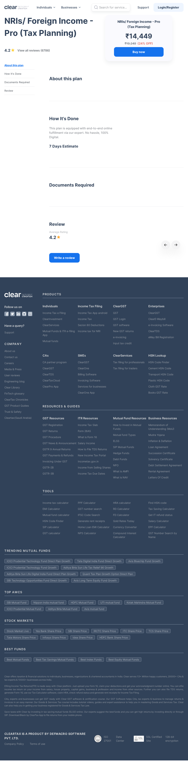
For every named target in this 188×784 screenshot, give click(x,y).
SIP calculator (51, 527)
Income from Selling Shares (94, 467)
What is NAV (120, 477)
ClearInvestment (52, 319)
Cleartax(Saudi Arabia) (18, 417)
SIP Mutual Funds (123, 447)
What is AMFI (121, 471)
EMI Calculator (51, 508)
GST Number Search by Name (162, 535)
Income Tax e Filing (54, 312)
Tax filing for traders (125, 368)
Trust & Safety (12, 411)
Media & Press (12, 369)
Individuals (44, 7)
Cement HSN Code (159, 368)
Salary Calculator (158, 521)
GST (115, 312)
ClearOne (83, 368)
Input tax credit (122, 343)
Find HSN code (157, 502)
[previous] (165, 244)
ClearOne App (86, 392)
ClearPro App (51, 386)
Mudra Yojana (156, 434)
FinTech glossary (14, 393)
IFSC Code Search (89, 514)
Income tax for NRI (89, 331)
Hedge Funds (121, 453)
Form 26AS (84, 431)
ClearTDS (154, 331)
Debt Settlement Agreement (165, 465)
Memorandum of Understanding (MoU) (161, 426)
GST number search (90, 508)
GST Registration (53, 424)
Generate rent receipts (91, 521)
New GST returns (123, 331)
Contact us (10, 357)
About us (9, 351)
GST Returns (50, 431)
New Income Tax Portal (92, 455)
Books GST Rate (158, 392)
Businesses (69, 7)
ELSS (116, 441)
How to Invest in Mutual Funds (127, 426)
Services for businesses (92, 386)
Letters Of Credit (158, 477)
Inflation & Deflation (160, 441)
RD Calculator (121, 508)
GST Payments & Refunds (58, 455)
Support (143, 7)
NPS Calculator (87, 533)
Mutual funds (50, 341)
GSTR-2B (48, 467)
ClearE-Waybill (156, 319)
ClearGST (154, 312)
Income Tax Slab (88, 424)
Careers (9, 363)
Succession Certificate (161, 453)
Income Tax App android (92, 312)
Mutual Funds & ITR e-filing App (59, 333)
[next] (175, 244)
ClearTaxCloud (51, 380)
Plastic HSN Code (159, 380)
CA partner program (55, 362)
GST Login (119, 319)
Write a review (64, 258)
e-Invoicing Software (160, 325)
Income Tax (85, 319)
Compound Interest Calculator (124, 535)
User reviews (12, 375)
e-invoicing (119, 337)
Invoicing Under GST (55, 461)
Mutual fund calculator (56, 514)
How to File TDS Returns (92, 449)
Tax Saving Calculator (161, 508)
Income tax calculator (55, 502)
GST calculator (51, 533)
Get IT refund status (160, 514)
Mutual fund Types (124, 434)
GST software (121, 325)
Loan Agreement (158, 447)
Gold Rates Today (123, 521)
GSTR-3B (48, 473)
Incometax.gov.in (88, 461)
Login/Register (168, 7)
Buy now (139, 52)
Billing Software (87, 374)
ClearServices (51, 325)
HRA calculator (122, 502)
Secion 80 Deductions (91, 325)
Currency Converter (125, 527)
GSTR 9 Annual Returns (56, 449)
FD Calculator (121, 514)
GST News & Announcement (59, 443)
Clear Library (12, 387)
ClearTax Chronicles (16, 399)
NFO (116, 465)
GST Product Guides (16, 405)
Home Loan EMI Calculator (93, 527)
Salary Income (86, 443)
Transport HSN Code (160, 374)
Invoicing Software (89, 380)
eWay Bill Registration (161, 337)
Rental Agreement (159, 471)
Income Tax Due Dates (91, 473)
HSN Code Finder (158, 362)
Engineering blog (14, 381)
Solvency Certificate (160, 459)
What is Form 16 (87, 437)
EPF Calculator (157, 527)
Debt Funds (120, 459)
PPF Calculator (86, 502)
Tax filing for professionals (128, 362)
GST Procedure (52, 437)
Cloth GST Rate (157, 386)
